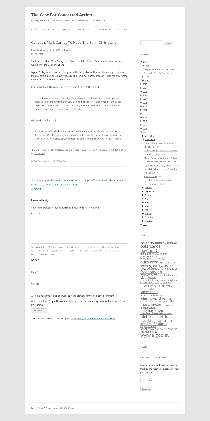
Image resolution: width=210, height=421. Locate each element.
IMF (157, 282)
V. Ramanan (67, 50)
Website (35, 283)
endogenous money (152, 258)
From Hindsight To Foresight (57, 86)
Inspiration (83, 29)
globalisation (149, 277)
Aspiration (48, 29)
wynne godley (86, 149)
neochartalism (151, 310)
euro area (149, 262)
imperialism (165, 282)
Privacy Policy (37, 408)
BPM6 (157, 254)
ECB (161, 256)
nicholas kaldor (155, 317)
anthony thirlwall (166, 243)
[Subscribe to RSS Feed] (141, 346)
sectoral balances (153, 324)
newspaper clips (164, 313)
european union (168, 262)
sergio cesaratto (148, 326)
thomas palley (148, 331)
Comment (36, 213)
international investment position (156, 287)
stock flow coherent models (158, 329)
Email (34, 271)
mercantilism (167, 305)
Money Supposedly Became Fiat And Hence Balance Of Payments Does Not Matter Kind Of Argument (55, 184)
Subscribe (146, 389)
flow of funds (149, 268)
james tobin (149, 292)
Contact (122, 29)
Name (35, 259)
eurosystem (148, 265)
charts (163, 253)
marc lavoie (150, 304)
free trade (148, 271)
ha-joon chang (170, 280)
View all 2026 (175, 62)
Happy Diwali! (150, 176)
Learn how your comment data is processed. (93, 318)
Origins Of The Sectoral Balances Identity (105, 180)
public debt (168, 321)
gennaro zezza (148, 275)
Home (34, 29)
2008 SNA (147, 243)
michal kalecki (148, 307)
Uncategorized (61, 149)
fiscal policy (165, 265)
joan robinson (151, 295)
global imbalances (168, 274)
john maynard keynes (156, 298)
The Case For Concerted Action (61, 15)
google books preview (151, 280)
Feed (145, 346)
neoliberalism (148, 313)
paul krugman (151, 320)
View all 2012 (175, 132)
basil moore (147, 253)
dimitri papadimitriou (149, 256)
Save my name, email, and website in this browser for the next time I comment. (75, 295)
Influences (66, 29)
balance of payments (150, 248)
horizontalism (147, 282)
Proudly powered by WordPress (60, 408)
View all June (175, 66)
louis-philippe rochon (164, 301)
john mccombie (146, 301)
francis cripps (169, 268)
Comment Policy (104, 29)
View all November (173, 140)
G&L (161, 272)
